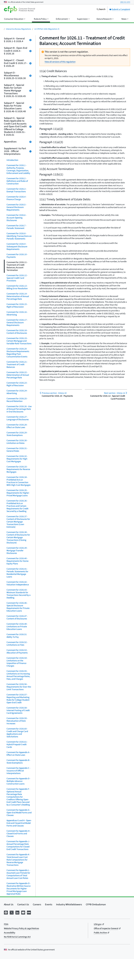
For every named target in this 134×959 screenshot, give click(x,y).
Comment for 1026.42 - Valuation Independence (18, 583)
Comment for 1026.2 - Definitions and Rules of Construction (17, 181)
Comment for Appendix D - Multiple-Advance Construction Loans (18, 781)
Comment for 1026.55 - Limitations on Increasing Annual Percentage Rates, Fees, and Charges (18, 675)
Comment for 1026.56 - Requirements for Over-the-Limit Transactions (19, 687)
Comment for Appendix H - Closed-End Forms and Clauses (18, 833)
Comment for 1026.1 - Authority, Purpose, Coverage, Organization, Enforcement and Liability (18, 169)
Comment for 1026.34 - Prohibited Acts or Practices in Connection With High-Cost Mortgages (18, 481)
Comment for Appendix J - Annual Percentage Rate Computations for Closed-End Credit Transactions (18, 845)
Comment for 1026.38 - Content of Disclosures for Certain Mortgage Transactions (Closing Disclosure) (18, 537)
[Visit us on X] (12, 912)
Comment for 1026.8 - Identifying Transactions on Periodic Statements (19, 236)
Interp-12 (114, 393)
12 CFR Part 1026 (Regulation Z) (46, 29)
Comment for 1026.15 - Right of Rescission (17, 305)
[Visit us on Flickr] (29, 912)
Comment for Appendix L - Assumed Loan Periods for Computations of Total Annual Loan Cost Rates (18, 874)
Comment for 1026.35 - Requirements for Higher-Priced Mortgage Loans (18, 493)
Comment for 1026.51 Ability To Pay (17, 636)
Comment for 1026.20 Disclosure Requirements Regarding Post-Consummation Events (18, 352)
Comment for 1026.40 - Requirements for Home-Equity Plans (18, 561)
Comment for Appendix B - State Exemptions (18, 761)
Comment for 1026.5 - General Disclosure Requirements (17, 207)
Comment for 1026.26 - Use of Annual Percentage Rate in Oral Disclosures (19, 409)
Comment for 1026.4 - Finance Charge (17, 198)
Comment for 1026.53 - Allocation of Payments (17, 651)
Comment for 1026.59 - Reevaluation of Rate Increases (17, 721)
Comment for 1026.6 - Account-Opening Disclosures (17, 218)
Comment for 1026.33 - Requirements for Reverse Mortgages (18, 469)
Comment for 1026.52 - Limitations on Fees (17, 643)
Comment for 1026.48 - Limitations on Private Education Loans (17, 626)
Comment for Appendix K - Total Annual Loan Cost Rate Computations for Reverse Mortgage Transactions (18, 860)
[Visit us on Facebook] (6, 912)
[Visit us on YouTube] (23, 912)
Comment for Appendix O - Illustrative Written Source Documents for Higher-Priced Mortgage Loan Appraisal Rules (18, 888)
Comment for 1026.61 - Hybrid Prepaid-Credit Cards (17, 744)
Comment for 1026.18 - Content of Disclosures (17, 332)
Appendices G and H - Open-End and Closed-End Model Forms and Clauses (19, 823)
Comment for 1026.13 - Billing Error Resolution (17, 287)
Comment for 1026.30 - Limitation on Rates (17, 442)
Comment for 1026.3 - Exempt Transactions (17, 190)
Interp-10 (54, 393)
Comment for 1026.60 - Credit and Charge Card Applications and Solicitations (17, 732)
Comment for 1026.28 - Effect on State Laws (17, 426)
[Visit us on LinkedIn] (17, 912)
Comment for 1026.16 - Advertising (17, 313)
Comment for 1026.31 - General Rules (17, 450)
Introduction (12, 160)
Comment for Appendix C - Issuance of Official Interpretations (18, 771)
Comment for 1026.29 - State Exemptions (17, 434)
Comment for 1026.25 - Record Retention (17, 400)
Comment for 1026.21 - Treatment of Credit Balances (17, 364)
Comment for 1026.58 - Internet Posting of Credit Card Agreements (18, 710)
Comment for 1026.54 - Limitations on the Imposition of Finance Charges (17, 661)
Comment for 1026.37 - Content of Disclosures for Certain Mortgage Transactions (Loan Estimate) (18, 522)
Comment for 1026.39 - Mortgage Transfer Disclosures (17, 550)
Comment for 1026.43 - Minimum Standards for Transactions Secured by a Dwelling (18, 593)
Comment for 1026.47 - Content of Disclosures (17, 617)
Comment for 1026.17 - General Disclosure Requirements (17, 322)
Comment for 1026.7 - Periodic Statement (17, 227)
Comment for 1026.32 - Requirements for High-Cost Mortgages (17, 459)
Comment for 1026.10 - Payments (17, 256)
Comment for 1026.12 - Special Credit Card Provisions (17, 278)
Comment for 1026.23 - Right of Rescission (17, 384)
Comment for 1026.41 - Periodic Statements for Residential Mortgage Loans (17, 572)
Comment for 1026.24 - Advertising (17, 392)
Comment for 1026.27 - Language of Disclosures (18, 418)
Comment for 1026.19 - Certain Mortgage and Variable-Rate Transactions (19, 341)
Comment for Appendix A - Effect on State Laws (18, 754)
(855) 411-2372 (125, 2)
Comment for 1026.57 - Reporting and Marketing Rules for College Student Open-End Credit (18, 698)
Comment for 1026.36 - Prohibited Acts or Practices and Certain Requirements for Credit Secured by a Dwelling (17, 506)
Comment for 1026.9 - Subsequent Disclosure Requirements (17, 246)
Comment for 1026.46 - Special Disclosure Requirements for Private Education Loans (18, 606)
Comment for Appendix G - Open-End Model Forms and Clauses (19, 812)
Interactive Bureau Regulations (18, 29)
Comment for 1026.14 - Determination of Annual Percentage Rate (18, 296)
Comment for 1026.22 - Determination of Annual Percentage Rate (18, 375)
